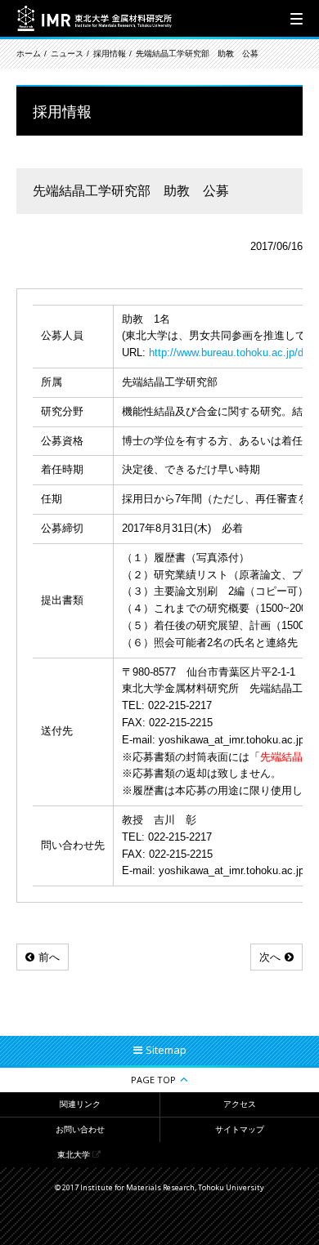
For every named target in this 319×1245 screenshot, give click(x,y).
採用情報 (109, 53)
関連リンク (80, 1104)
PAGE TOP (153, 1079)
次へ (270, 957)
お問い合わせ (80, 1129)
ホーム (28, 53)
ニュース (67, 53)
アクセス (239, 1104)
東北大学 (73, 1154)
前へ (49, 957)
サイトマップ (239, 1129)
